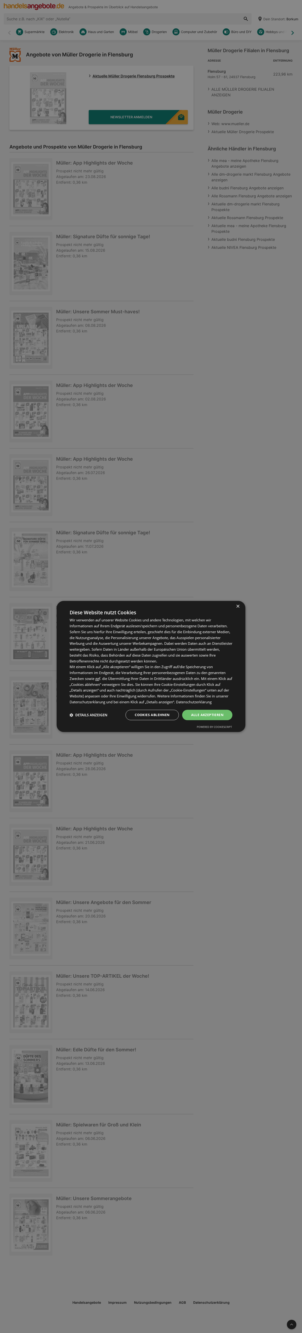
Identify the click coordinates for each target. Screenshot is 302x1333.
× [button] (237, 606)
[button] (88, 714)
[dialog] (151, 666)
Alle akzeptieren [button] (207, 715)
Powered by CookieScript (214, 727)
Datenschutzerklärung (194, 702)
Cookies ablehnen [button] (152, 715)
